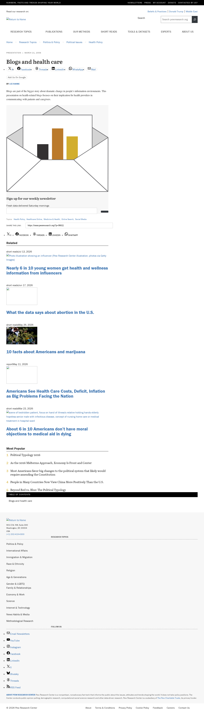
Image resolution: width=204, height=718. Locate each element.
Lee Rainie (14, 84)
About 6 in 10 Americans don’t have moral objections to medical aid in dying (47, 431)
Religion (10, 570)
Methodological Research (19, 620)
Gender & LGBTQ (15, 583)
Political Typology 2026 (25, 455)
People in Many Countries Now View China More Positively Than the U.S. (57, 482)
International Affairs (17, 550)
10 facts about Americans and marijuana (45, 351)
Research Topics (21, 31)
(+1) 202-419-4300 (15, 534)
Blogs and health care (20, 501)
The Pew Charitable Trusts (168, 698)
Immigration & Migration (19, 557)
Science (10, 601)
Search (141, 17)
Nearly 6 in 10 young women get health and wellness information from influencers (57, 270)
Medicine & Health (52, 219)
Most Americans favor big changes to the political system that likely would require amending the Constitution (58, 472)
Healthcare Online (34, 219)
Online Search (68, 219)
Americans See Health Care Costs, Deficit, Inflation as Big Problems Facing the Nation (55, 393)
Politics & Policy (14, 543)
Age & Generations (16, 577)
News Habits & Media (17, 614)
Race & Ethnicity (15, 563)
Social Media (81, 219)
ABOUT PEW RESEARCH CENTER (20, 694)
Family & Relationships (18, 587)
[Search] (195, 19)
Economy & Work (15, 594)
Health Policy (19, 219)
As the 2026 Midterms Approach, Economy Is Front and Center (51, 463)
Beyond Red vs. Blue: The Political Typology (38, 490)
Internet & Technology (18, 607)
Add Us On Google (17, 77)
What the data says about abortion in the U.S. (50, 312)
